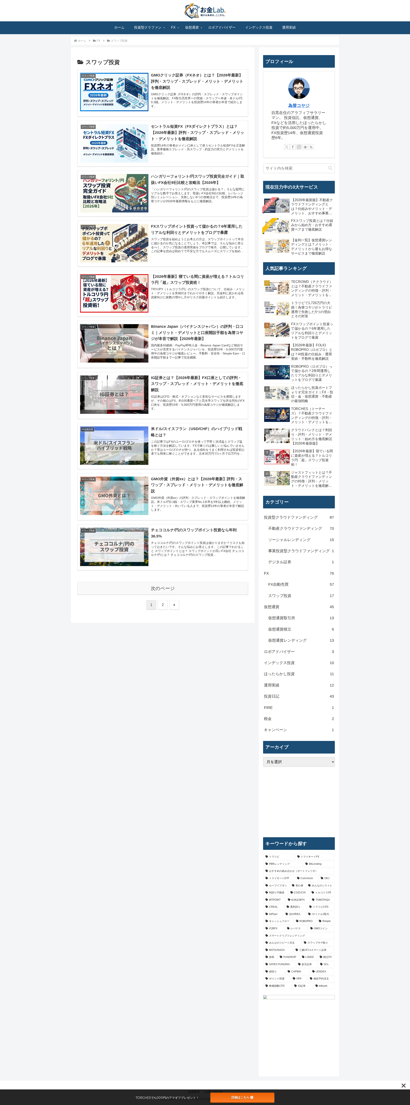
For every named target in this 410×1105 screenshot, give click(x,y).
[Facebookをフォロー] (293, 147)
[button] (330, 168)
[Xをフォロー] (287, 147)
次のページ (163, 588)
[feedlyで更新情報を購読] (305, 147)
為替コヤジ (299, 105)
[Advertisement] (299, 802)
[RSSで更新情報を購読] (311, 147)
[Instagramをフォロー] (299, 147)
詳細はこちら (240, 1097)
